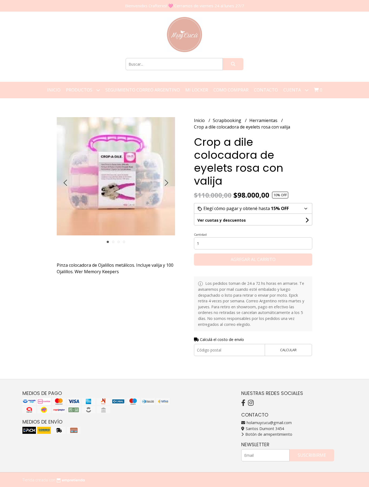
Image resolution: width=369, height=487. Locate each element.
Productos (79, 90)
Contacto (266, 90)
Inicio (54, 90)
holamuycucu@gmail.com (269, 422)
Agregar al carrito (253, 259)
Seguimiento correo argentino (142, 90)
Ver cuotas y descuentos (221, 220)
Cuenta (292, 90)
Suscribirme (312, 455)
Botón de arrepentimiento (268, 434)
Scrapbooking (227, 120)
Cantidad (200, 234)
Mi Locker (196, 90)
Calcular (288, 349)
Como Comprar (231, 90)
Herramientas (264, 120)
